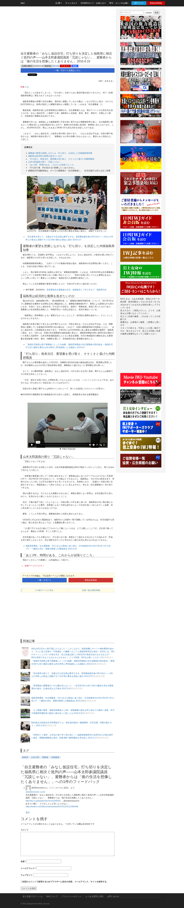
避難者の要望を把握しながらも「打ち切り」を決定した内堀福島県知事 (60, 153)
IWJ (23, 3)
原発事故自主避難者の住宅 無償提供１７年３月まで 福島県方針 (77, 290)
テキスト (65, 66)
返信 (28, 812)
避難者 (45, 757)
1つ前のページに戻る (44, 590)
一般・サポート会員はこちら (68, 70)
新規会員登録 (156, 3)
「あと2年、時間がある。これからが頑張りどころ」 (51, 165)
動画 (75, 66)
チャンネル (70, 3)
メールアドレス (28, 868)
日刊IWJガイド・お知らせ (93, 3)
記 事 (58, 3)
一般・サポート (44, 580)
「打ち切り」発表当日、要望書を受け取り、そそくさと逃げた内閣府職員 (61, 159)
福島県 (25, 757)
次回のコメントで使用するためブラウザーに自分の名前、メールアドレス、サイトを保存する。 (65, 882)
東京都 (56, 66)
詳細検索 (149, 13)
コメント (25, 830)
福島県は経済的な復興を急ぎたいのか (45, 156)
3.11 (27, 87)
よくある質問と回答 (94, 896)
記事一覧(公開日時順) (91, 590)
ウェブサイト (27, 875)
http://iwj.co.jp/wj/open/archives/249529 (43, 801)
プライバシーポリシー (72, 896)
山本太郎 (35, 757)
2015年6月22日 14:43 (35, 792)
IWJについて (52, 896)
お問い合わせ (113, 896)
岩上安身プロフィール (33, 896)
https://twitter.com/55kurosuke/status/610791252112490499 (52, 806)
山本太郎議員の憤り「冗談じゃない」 (45, 162)
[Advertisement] (68, 26)
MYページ (138, 3)
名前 (23, 861)
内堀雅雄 (55, 757)
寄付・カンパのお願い (119, 3)
